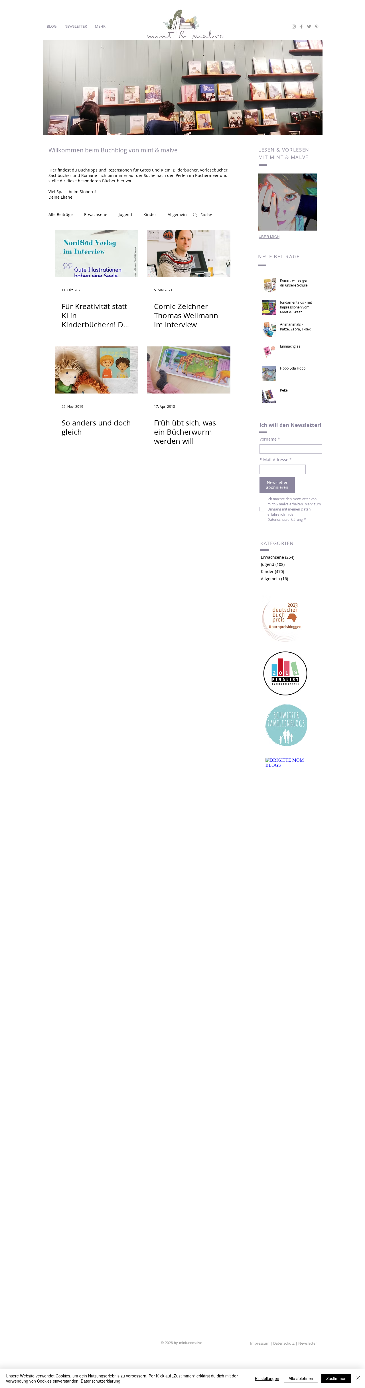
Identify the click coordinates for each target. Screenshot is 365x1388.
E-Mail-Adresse (275, 459)
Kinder (149, 214)
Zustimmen (336, 1378)
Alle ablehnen (301, 1378)
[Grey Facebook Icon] (301, 26)
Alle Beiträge (60, 214)
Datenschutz (284, 1343)
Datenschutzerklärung (100, 1381)
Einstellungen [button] (267, 1378)
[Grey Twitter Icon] (309, 26)
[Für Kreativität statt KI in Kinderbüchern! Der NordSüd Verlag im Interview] (96, 253)
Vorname (269, 439)
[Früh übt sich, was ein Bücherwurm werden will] (188, 370)
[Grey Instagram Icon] (293, 26)
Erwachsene (95, 214)
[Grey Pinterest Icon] (316, 26)
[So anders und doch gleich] (96, 370)
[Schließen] (358, 1378)
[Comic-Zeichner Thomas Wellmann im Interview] (188, 253)
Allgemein (177, 214)
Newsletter (307, 1343)
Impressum (259, 1343)
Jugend (125, 214)
